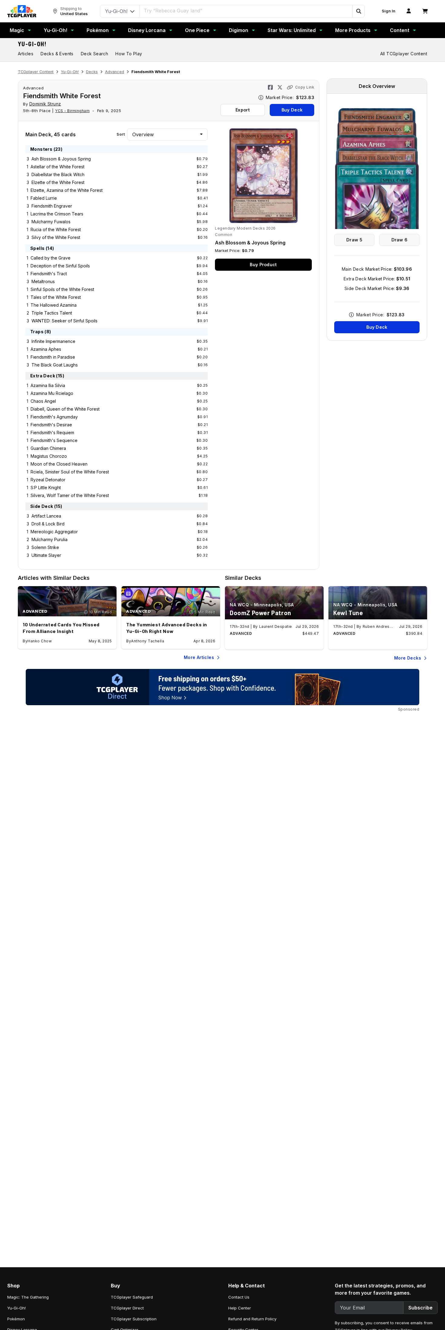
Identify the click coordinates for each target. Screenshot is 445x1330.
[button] (358, 11)
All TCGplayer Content (403, 53)
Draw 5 (354, 239)
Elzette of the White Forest (57, 182)
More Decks (407, 657)
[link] (21, 11)
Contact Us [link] (238, 1297)
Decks (92, 71)
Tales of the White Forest (56, 297)
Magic (17, 30)
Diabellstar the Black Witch (57, 174)
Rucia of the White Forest (56, 229)
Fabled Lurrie (44, 198)
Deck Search (94, 53)
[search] (246, 10)
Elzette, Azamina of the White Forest (67, 190)
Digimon (238, 30)
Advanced (114, 71)
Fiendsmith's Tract (49, 273)
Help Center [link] (239, 1308)
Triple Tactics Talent (51, 312)
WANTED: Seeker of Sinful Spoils (64, 320)
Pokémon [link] (16, 1318)
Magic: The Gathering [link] (28, 1297)
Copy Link (304, 87)
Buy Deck (292, 109)
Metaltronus (43, 281)
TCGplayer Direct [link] (127, 1308)
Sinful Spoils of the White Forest (62, 289)
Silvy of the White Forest (55, 237)
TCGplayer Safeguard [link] (132, 1297)
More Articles (199, 657)
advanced (33, 88)
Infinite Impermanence (53, 341)
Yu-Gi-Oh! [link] (16, 1308)
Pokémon (98, 30)
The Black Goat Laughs (54, 364)
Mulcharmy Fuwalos (51, 221)
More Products (353, 30)
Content (399, 30)
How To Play (128, 53)
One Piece (197, 30)
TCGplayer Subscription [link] (134, 1318)
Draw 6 (399, 239)
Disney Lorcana (147, 30)
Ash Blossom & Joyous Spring (61, 158)
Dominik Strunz (45, 103)
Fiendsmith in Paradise (53, 357)
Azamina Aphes (46, 349)
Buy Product (263, 264)
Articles (25, 53)
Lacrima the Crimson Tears (57, 213)
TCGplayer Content (36, 71)
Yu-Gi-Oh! (55, 30)
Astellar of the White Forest (57, 166)
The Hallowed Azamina (54, 305)
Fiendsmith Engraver (51, 205)
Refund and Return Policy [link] (252, 1318)
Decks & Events (57, 53)
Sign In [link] (388, 11)
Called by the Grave (51, 257)
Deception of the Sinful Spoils (60, 265)
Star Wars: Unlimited (292, 30)
